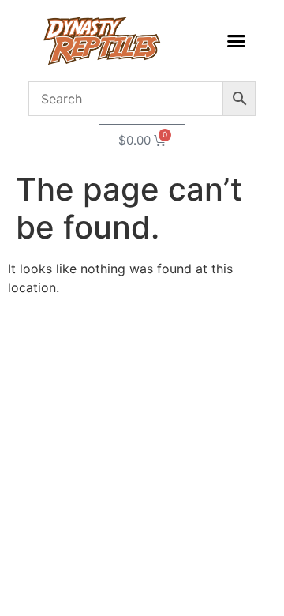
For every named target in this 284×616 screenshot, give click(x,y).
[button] (236, 41)
